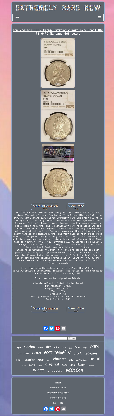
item (77, 347)
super (18, 347)
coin (36, 352)
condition (57, 371)
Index (58, 382)
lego (85, 347)
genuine (30, 359)
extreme (91, 366)
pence (38, 369)
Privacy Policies (58, 392)
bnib (64, 347)
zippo (40, 365)
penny (41, 359)
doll (73, 364)
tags (48, 360)
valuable (81, 360)
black (77, 353)
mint (56, 347)
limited (23, 353)
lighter (19, 360)
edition (74, 370)
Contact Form (58, 387)
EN (54, 402)
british (65, 365)
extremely (57, 352)
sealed (29, 346)
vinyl (70, 348)
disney (40, 348)
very (24, 365)
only (71, 360)
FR (61, 402)
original (52, 364)
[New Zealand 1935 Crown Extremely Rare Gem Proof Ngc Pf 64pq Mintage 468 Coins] (58, 63)
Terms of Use (58, 397)
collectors (91, 353)
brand (95, 358)
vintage (59, 358)
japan (82, 364)
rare (94, 346)
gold (48, 372)
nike (32, 364)
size (48, 347)
